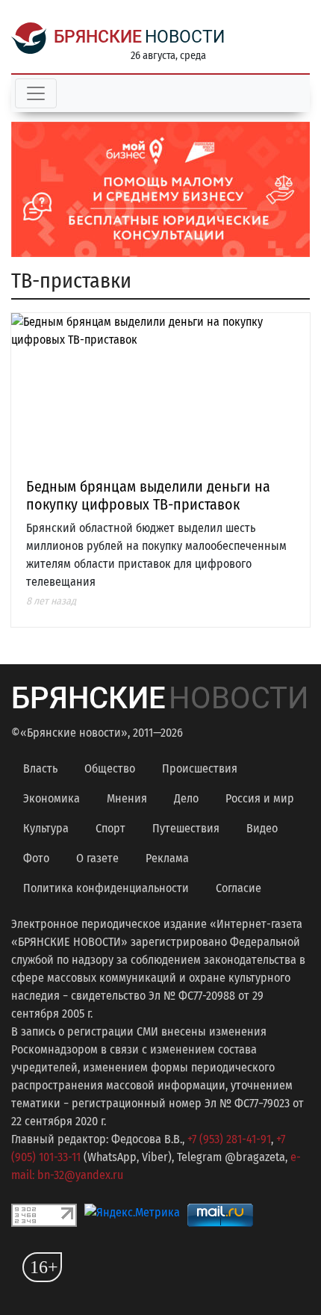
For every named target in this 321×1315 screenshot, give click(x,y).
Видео (262, 828)
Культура (46, 828)
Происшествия (199, 768)
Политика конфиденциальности (106, 888)
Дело (186, 798)
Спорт (110, 828)
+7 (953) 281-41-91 (229, 1139)
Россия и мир (259, 798)
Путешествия (185, 828)
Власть (40, 768)
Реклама (167, 858)
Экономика (51, 798)
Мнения (127, 798)
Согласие (238, 888)
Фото (36, 858)
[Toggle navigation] (36, 93)
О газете (97, 858)
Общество (109, 768)
